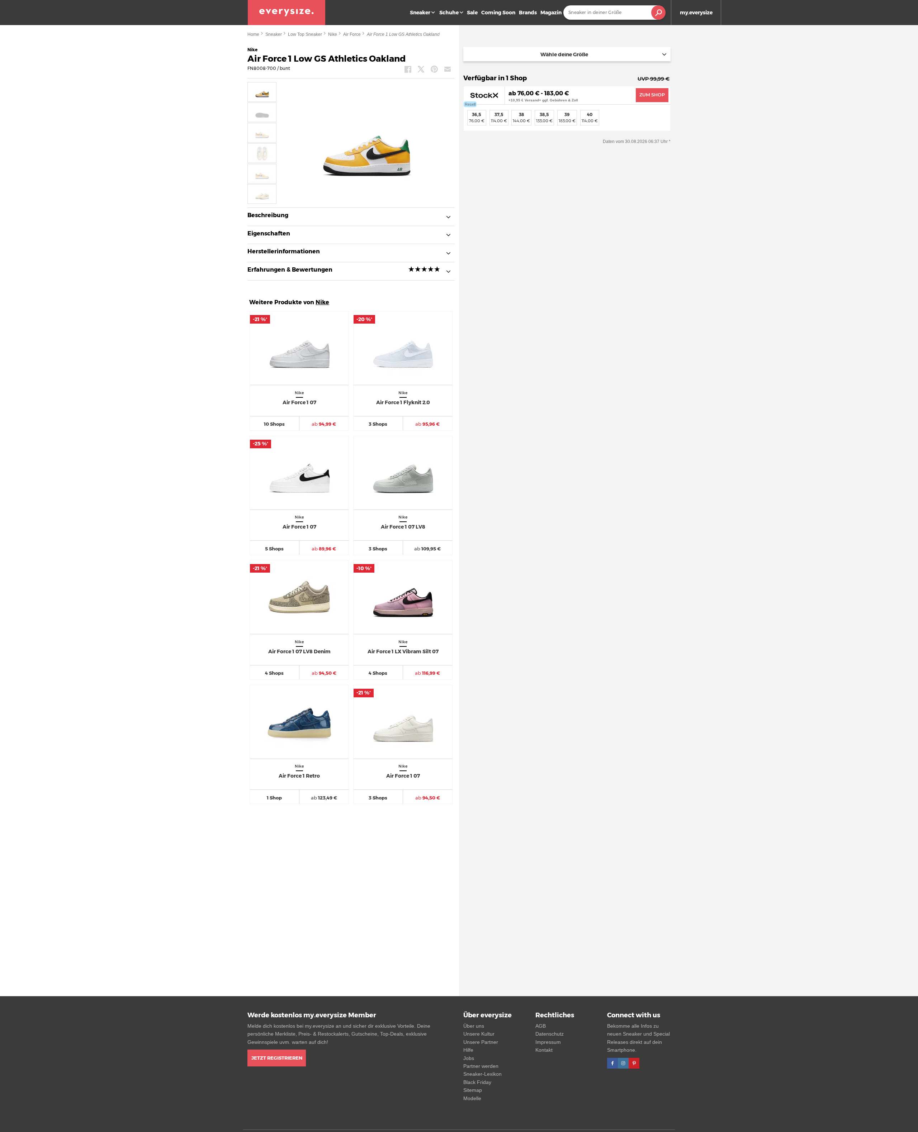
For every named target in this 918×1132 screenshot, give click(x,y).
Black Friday (477, 1082)
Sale (472, 12)
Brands (528, 12)
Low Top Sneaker (305, 34)
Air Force (352, 34)
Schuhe (449, 12)
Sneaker (420, 12)
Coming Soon (498, 12)
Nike (332, 34)
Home (253, 34)
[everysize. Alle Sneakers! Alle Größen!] (286, 12)
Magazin (551, 12)
